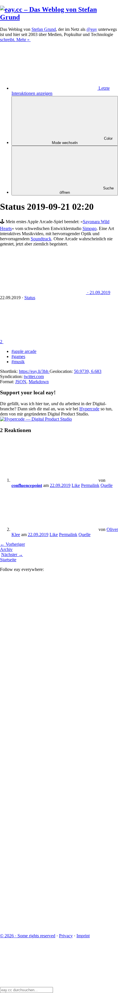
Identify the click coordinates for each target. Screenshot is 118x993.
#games (18, 356)
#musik (18, 361)
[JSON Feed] (43, 882)
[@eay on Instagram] (43, 794)
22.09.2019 (60, 485)
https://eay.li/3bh (34, 371)
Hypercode (89, 408)
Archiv (6, 549)
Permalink (90, 485)
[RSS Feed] (43, 926)
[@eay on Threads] (43, 750)
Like (76, 485)
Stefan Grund (44, 29)
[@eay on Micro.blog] (43, 706)
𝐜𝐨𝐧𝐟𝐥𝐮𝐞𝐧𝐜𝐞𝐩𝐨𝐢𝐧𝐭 (26, 485)
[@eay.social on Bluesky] (43, 662)
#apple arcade (23, 351)
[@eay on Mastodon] (43, 618)
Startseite (8, 559)
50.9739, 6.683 (87, 371)
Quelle (107, 485)
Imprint (83, 935)
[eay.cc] (59, 17)
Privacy (66, 935)
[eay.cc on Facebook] (43, 838)
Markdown (39, 381)
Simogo (89, 228)
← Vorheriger (12, 544)
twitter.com (34, 376)
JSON (20, 381)
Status (29, 297)
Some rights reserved (27, 935)
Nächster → (12, 554)
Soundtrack (41, 238)
